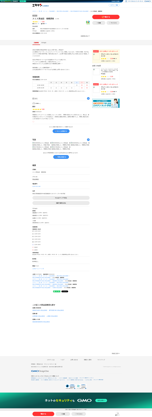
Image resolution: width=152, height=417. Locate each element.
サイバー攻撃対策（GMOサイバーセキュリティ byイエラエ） (53, 379)
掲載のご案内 (87, 359)
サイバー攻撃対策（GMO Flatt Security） (75, 379)
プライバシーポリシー (49, 364)
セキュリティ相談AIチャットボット (87, 377)
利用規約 (33, 364)
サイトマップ (101, 359)
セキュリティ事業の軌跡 (98, 379)
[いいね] (33, 122)
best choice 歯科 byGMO (55, 366)
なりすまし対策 (89, 379)
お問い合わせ (74, 359)
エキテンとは (50, 359)
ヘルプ (62, 359)
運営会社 (39, 364)
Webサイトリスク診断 (73, 378)
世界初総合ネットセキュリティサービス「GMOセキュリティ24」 (44, 378)
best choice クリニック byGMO (38, 366)
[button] (117, 414)
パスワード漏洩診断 (63, 378)
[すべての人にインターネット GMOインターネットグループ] (139, 1)
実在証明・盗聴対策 (35, 379)
